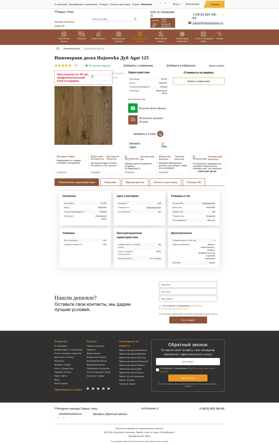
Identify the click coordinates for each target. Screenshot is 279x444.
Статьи (135, 4)
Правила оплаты (62, 372)
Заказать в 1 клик (144, 133)
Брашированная (154, 207)
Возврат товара (62, 364)
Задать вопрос (217, 65)
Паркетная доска (95, 346)
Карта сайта (60, 376)
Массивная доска (96, 364)
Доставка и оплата (64, 357)
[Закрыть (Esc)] (113, 73)
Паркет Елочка (126, 380)
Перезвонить (188, 378)
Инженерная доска (97, 361)
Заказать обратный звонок (110, 414)
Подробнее (61, 172)
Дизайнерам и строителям (83, 4)
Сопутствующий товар (98, 372)
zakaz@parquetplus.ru (208, 23)
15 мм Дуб (210, 216)
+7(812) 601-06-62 (205, 16)
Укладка (103, 4)
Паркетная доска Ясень (131, 372)
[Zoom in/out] (122, 73)
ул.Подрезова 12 (150, 408)
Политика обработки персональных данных (139, 428)
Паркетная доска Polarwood (133, 361)
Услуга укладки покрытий (67, 353)
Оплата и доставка (120, 4)
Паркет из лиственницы (131, 376)
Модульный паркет (97, 357)
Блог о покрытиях (63, 368)
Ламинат (91, 349)
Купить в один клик (199, 81)
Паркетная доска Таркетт (132, 365)
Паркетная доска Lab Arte (132, 357)
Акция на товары (95, 376)
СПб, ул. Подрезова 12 (162, 13)
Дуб (159, 203)
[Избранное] (164, 4)
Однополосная (208, 203)
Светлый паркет (127, 384)
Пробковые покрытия (98, 368)
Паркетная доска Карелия (132, 354)
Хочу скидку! (188, 320)
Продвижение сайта (139, 436)
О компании (60, 4)
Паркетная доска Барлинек (133, 350)
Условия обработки (199, 314)
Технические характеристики (76, 182)
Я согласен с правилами (182, 307)
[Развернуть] (119, 73)
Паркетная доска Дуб (130, 369)
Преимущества (135, 182)
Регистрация (192, 4)
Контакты (146, 4)
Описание (110, 182)
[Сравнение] (159, 4)
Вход (175, 4)
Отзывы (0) (194, 182)
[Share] (116, 73)
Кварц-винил (93, 353)
